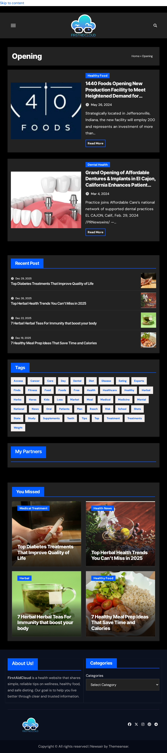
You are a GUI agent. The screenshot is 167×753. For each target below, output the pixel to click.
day (63, 381)
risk (107, 409)
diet (91, 381)
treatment (113, 418)
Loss (60, 399)
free (76, 390)
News (35, 409)
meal (90, 399)
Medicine (124, 399)
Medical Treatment (33, 508)
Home (135, 56)
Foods (62, 390)
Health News (103, 508)
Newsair (96, 746)
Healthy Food (97, 76)
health (91, 390)
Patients (64, 409)
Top (97, 418)
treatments (134, 418)
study (31, 418)
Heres (32, 399)
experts (139, 381)
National (19, 409)
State (17, 418)
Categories (94, 675)
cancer (35, 381)
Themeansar (118, 746)
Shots (137, 409)
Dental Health (98, 165)
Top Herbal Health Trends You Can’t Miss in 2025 (48, 303)
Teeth (70, 418)
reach (94, 409)
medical (105, 399)
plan (79, 409)
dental (77, 381)
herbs (17, 399)
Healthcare (110, 390)
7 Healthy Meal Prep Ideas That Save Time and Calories (54, 343)
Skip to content (12, 3)
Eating (123, 381)
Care (50, 381)
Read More (95, 143)
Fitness (32, 390)
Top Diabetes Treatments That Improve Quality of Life (52, 283)
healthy (129, 390)
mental (141, 399)
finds (17, 390)
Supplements (51, 418)
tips (84, 418)
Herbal (146, 390)
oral (49, 409)
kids (46, 399)
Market (74, 399)
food (48, 390)
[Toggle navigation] (13, 25)
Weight (18, 427)
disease (106, 381)
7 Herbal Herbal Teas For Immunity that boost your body (54, 323)
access (18, 381)
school (122, 409)
